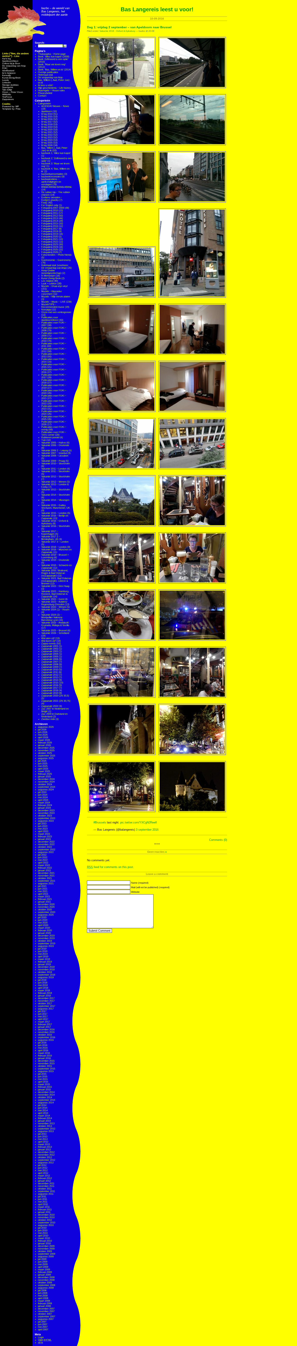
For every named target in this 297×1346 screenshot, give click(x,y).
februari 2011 (45, 1209)
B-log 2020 (47, 129)
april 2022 (43, 862)
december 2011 (46, 1183)
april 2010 (43, 1235)
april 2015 (43, 1081)
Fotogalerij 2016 (49, 226)
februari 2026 (45, 742)
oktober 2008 (45, 1282)
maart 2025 (44, 771)
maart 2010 (44, 1238)
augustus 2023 (46, 821)
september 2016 (46, 1037)
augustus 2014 (46, 1102)
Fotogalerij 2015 (49, 223)
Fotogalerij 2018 (49, 231)
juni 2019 (42, 951)
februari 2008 (45, 1303)
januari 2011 (44, 1212)
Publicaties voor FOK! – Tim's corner (53, 433)
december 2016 (46, 1029)
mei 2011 (42, 1201)
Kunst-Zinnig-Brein (11, 78)
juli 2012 (42, 1165)
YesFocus (7, 97)
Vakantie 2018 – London (54, 547)
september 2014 (46, 1100)
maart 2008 (44, 1300)
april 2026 (43, 737)
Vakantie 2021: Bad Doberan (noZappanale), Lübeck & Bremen (56, 581)
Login (41, 1337)
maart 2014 (44, 1115)
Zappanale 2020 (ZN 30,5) (55, 695)
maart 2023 (44, 834)
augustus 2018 (46, 977)
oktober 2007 (45, 1314)
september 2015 (46, 1068)
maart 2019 (44, 959)
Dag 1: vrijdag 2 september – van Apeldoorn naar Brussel (129, 27)
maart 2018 (44, 990)
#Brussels (99, 822)
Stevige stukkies (10, 85)
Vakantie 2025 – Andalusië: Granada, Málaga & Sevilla (55, 623)
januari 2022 (44, 870)
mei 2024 (43, 797)
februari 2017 (45, 1024)
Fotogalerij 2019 (49, 234)
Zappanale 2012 (49, 674)
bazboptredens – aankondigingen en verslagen (51, 182)
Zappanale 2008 (49, 664)
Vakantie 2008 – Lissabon (54, 455)
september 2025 (46, 755)
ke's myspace (9, 73)
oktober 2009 (45, 1251)
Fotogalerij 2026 (49, 252)
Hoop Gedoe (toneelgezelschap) (51, 271)
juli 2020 (42, 917)
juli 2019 (42, 948)
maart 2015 (44, 1084)
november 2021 (46, 875)
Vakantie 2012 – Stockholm (55, 476)
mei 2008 (43, 1295)
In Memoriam (48, 275)
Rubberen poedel (50, 437)
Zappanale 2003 (49, 651)
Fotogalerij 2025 (49, 249)
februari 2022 (45, 867)
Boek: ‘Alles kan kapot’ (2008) (53, 56)
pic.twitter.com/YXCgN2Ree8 (138, 822)
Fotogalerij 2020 (49, 236)
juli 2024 (42, 792)
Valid (45, 1340)
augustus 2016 (46, 1040)
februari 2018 (45, 993)
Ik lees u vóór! (45, 85)
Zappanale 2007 (49, 661)
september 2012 (46, 1160)
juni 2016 (42, 1045)
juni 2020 (42, 920)
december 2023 (46, 810)
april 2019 (43, 956)
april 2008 (43, 1298)
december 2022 (46, 841)
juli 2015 (42, 1074)
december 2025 (46, 747)
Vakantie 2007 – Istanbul (54, 453)
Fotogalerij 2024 (49, 247)
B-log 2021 (47, 132)
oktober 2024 (45, 784)
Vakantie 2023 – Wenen (53, 607)
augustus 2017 (46, 1008)
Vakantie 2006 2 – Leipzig (54, 450)
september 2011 (46, 1191)
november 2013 (46, 1123)
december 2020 (46, 904)
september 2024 (46, 787)
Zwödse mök (48, 719)
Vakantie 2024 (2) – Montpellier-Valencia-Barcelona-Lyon (52, 617)
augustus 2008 (46, 1287)
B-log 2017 (47, 121)
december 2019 (46, 935)
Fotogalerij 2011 (49, 213)
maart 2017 (44, 1021)
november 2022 (46, 844)
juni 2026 (42, 732)
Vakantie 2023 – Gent (52, 599)
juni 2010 (42, 1230)
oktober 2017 (45, 1003)
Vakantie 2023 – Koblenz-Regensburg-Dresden (54, 603)
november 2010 (46, 1217)
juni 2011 (42, 1199)
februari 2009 (45, 1272)
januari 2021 (44, 901)
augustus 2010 (46, 1225)
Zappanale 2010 (49, 669)
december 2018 (46, 967)
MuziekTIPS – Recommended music (52, 305)
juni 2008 (42, 1293)
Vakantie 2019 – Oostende (55, 560)
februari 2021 (45, 899)
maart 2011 (44, 1207)
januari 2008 (44, 1306)
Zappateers (8, 99)
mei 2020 (43, 922)
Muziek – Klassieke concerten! (51, 292)
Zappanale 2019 (49, 693)
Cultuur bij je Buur (11, 63)
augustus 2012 (46, 1162)
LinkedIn (6, 82)
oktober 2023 (45, 815)
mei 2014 (43, 1110)
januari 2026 (44, 745)
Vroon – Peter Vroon (12, 92)
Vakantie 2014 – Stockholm (55, 494)
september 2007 (46, 1316)
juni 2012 (42, 1167)
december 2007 (46, 1308)
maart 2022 (44, 865)
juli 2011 (42, 1196)
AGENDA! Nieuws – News (55, 106)
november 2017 (46, 1001)
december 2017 (46, 998)
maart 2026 (44, 740)
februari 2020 (45, 930)
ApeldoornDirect (10, 61)
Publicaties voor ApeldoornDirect (49, 318)
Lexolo (5, 80)
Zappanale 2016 (49, 685)
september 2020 (46, 912)
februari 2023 (45, 836)
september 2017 (46, 1006)
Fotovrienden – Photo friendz (56, 254)
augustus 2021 (46, 883)
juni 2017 (42, 1014)
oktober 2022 (45, 847)
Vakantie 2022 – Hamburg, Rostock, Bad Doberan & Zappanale (55, 594)
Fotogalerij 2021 (49, 239)
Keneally (6, 75)
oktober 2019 (45, 941)
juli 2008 (42, 1290)
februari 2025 (45, 774)
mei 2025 (43, 766)
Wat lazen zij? (48, 641)
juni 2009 (42, 1261)
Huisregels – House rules (51, 90)
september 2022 (46, 849)
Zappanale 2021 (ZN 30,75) (55, 701)
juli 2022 (42, 854)
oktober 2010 (45, 1220)
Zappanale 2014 (49, 680)
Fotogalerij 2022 (49, 241)
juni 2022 (42, 857)
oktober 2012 (45, 1157)
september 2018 (46, 974)
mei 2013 (43, 1139)
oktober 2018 (45, 972)
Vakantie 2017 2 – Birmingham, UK (50, 537)
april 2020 (43, 925)
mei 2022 (43, 860)
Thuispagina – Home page (52, 54)
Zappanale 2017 (49, 687)
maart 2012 (44, 1175)
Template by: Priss (11, 109)
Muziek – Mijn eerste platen (55, 296)
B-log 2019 (47, 127)
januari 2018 (44, 995)
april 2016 (43, 1050)
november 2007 (46, 1311)
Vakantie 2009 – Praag (53, 461)
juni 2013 (42, 1136)
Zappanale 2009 (49, 667)
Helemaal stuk (45, 74)
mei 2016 (43, 1047)
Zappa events (48, 643)
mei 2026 (43, 734)
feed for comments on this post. (110, 867)
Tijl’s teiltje (7, 89)
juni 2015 (42, 1076)
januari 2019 (44, 964)
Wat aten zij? (48, 638)
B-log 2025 (47, 142)
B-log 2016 (47, 119)
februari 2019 (45, 961)
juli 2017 (42, 1011)
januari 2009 (44, 1274)
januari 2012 (44, 1180)
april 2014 (43, 1113)
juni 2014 (42, 1107)
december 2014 (46, 1092)
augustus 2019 (46, 946)
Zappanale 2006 (49, 659)
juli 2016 (42, 1042)
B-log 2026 (47, 145)
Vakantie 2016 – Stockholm (55, 526)
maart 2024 (44, 802)
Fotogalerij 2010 (49, 210)
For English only (49, 205)
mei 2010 (43, 1233)
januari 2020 (44, 933)
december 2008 (46, 1277)
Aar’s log (6, 58)
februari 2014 (45, 1118)
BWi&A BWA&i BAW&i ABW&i (56, 187)
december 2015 (46, 1060)
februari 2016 (45, 1055)
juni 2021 (42, 888)
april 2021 (43, 894)
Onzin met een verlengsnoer (56, 312)
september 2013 (46, 1128)
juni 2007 (42, 1324)
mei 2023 (43, 828)
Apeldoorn (46, 111)
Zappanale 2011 (49, 672)
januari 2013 (44, 1149)
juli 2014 (42, 1105)
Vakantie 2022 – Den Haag (55, 586)
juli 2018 (42, 980)
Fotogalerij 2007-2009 (52, 208)
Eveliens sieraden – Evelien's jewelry (51, 198)
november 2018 (46, 969)
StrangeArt (7, 87)
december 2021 (46, 873)
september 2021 (46, 881)
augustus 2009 (46, 1256)
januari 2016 (44, 1058)
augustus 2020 (46, 914)
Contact (42, 95)
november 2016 (46, 1032)
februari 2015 (45, 1087)
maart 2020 (44, 927)
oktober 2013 (45, 1126)
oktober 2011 (45, 1188)
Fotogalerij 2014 (49, 221)
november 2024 (46, 781)
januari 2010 (44, 1243)
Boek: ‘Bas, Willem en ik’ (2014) (54, 69)
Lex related (47, 281)
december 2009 (46, 1246)
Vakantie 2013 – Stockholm (55, 489)
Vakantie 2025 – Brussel (54, 630)
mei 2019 (43, 954)
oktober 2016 (45, 1034)
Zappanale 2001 (49, 646)
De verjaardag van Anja (14, 66)
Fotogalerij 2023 (49, 244)
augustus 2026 (46, 727)
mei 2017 (43, 1016)
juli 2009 (42, 1259)
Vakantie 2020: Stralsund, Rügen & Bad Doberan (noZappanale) (54, 573)
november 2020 (46, 907)
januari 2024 (44, 807)
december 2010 (46, 1214)
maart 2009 (44, 1269)
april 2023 (43, 831)
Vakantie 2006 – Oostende (55, 445)
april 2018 (43, 987)
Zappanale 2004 (49, 654)
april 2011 (43, 1204)
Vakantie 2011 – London (53, 468)
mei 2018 (43, 985)
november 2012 (46, 1154)
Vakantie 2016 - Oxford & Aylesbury (117, 31)
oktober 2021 (45, 878)
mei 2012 (43, 1170)
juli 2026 (42, 729)
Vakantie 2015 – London (54, 513)
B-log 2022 (47, 134)
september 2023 (46, 818)
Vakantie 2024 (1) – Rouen (55, 609)
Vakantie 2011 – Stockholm (55, 471)
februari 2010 (45, 1240)
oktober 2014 (45, 1097)
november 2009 (46, 1248)
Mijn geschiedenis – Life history (54, 88)
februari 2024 (45, 805)
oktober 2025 (45, 753)
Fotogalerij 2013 (49, 218)
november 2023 (46, 813)
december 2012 (46, 1152)
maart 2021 (44, 896)
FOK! (4, 68)
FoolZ (44, 202)
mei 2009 (43, 1264)
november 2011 (46, 1186)
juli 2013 (42, 1134)
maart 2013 (44, 1144)
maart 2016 (44, 1053)
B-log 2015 (47, 116)
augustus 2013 (46, 1131)
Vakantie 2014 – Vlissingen (55, 500)
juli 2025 (42, 761)
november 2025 (46, 750)
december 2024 (46, 779)
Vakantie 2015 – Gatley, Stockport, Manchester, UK (55, 506)
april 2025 (43, 768)
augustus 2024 (46, 789)
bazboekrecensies (51, 176)
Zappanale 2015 (49, 682)
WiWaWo (6, 94)
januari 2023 (44, 839)
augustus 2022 (46, 852)
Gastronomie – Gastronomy (56, 260)
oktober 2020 (45, 909)
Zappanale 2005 (49, 656)
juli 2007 (42, 1321)
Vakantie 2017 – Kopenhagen (49, 532)
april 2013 (43, 1141)
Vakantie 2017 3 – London (54, 541)
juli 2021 (42, 886)
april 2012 (43, 1173)
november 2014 (46, 1094)
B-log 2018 (47, 124)
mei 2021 (43, 891)
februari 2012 (45, 1178)
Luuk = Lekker (49, 283)
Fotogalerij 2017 (49, 228)
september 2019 (46, 943)
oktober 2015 (45, 1066)
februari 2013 (45, 1147)
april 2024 (43, 800)
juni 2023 (42, 826)
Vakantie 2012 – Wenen (53, 481)
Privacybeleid (45, 93)
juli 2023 (42, 823)
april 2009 (43, 1267)
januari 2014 (44, 1120)
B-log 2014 (47, 114)
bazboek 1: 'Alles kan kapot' (56, 153)
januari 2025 (44, 776)
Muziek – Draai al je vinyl (54, 286)
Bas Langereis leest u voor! (157, 9)
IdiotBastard (8, 70)
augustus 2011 (45, 1194)
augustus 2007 (46, 1319)
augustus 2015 (46, 1071)
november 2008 (46, 1280)
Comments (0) (218, 839)
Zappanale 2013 (49, 677)
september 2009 (46, 1254)
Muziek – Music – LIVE (53, 301)
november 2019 (46, 938)
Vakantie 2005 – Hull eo (53, 442)
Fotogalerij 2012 (49, 215)
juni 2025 (42, 763)
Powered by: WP (10, 106)
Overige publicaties (48, 72)
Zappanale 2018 (49, 690)
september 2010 (46, 1222)
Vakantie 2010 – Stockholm (55, 463)
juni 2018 (42, 982)
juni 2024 (42, 794)
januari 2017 (44, 1027)
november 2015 (46, 1063)
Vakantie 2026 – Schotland (55, 633)
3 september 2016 (147, 829)
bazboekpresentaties (52, 174)
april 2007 (43, 1329)
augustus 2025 (46, 758)
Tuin (43, 440)
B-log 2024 (47, 140)
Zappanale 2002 (49, 648)
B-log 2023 (47, 137)
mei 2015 (43, 1079)
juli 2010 (42, 1227)
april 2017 (43, 1019)
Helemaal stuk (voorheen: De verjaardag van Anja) (54, 266)
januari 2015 (44, 1089)
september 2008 (46, 1285)
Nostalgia (46, 309)
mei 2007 (43, 1327)
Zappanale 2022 (49, 706)
